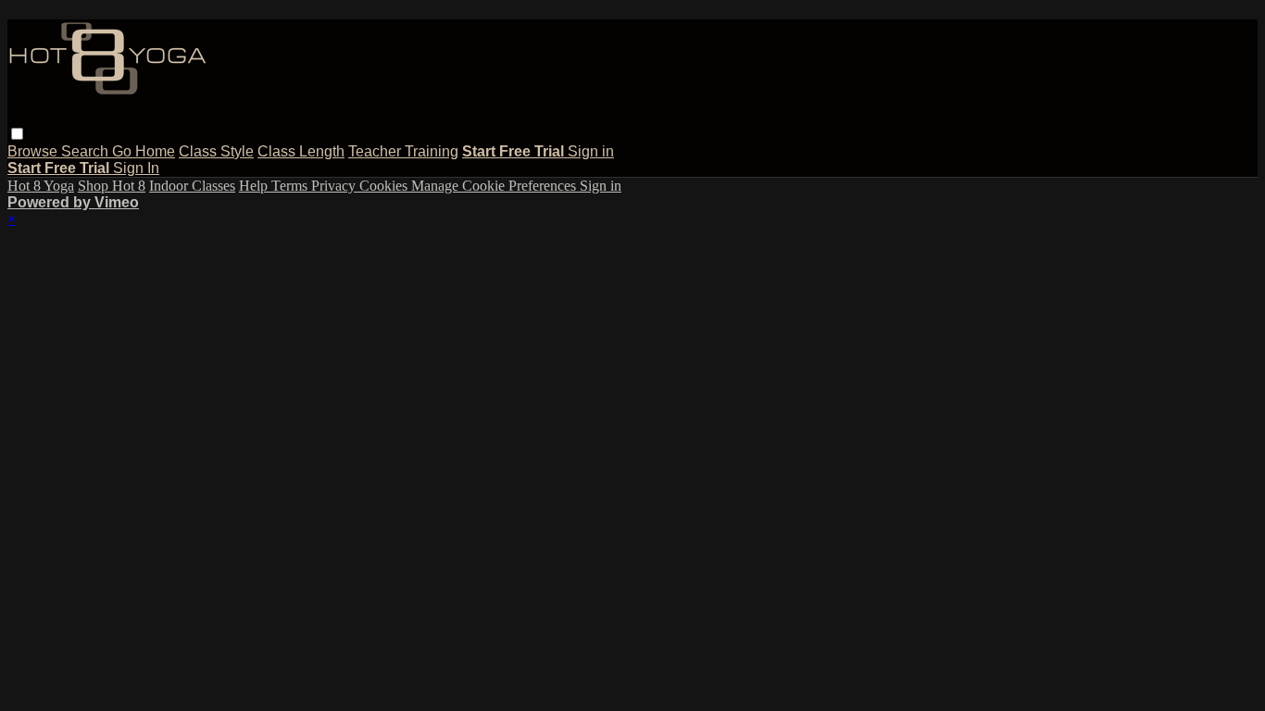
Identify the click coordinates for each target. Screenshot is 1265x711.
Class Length (300, 151)
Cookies (385, 185)
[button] (17, 134)
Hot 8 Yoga (40, 185)
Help (255, 185)
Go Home (143, 151)
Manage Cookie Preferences (495, 185)
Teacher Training (403, 151)
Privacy (335, 185)
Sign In (136, 168)
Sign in (591, 151)
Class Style (216, 151)
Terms (291, 185)
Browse (34, 151)
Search (86, 151)
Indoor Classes (192, 185)
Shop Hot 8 (111, 185)
